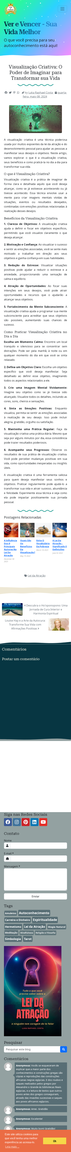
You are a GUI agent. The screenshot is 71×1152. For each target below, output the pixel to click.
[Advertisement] (35, 776)
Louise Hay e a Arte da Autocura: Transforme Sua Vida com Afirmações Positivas (25, 624)
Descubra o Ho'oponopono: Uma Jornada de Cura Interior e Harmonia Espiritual (47, 609)
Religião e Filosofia (45, 932)
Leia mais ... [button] (12, 1146)
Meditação (11, 932)
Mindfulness (26, 932)
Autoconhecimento (34, 913)
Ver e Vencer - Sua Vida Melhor (30, 28)
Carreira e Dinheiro (17, 920)
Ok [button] (54, 1141)
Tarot (28, 939)
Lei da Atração (37, 575)
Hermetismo (13, 927)
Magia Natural (56, 926)
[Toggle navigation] (62, 8)
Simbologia (13, 939)
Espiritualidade (45, 919)
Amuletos (10, 913)
